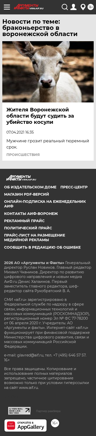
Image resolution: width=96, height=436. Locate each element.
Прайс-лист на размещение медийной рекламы (34, 237)
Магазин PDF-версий (26, 194)
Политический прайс (28, 228)
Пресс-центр (74, 187)
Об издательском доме (30, 187)
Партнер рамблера (48, 411)
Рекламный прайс (24, 221)
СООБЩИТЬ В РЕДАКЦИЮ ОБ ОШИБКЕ (42, 247)
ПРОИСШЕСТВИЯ (23, 154)
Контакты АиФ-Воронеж (31, 213)
